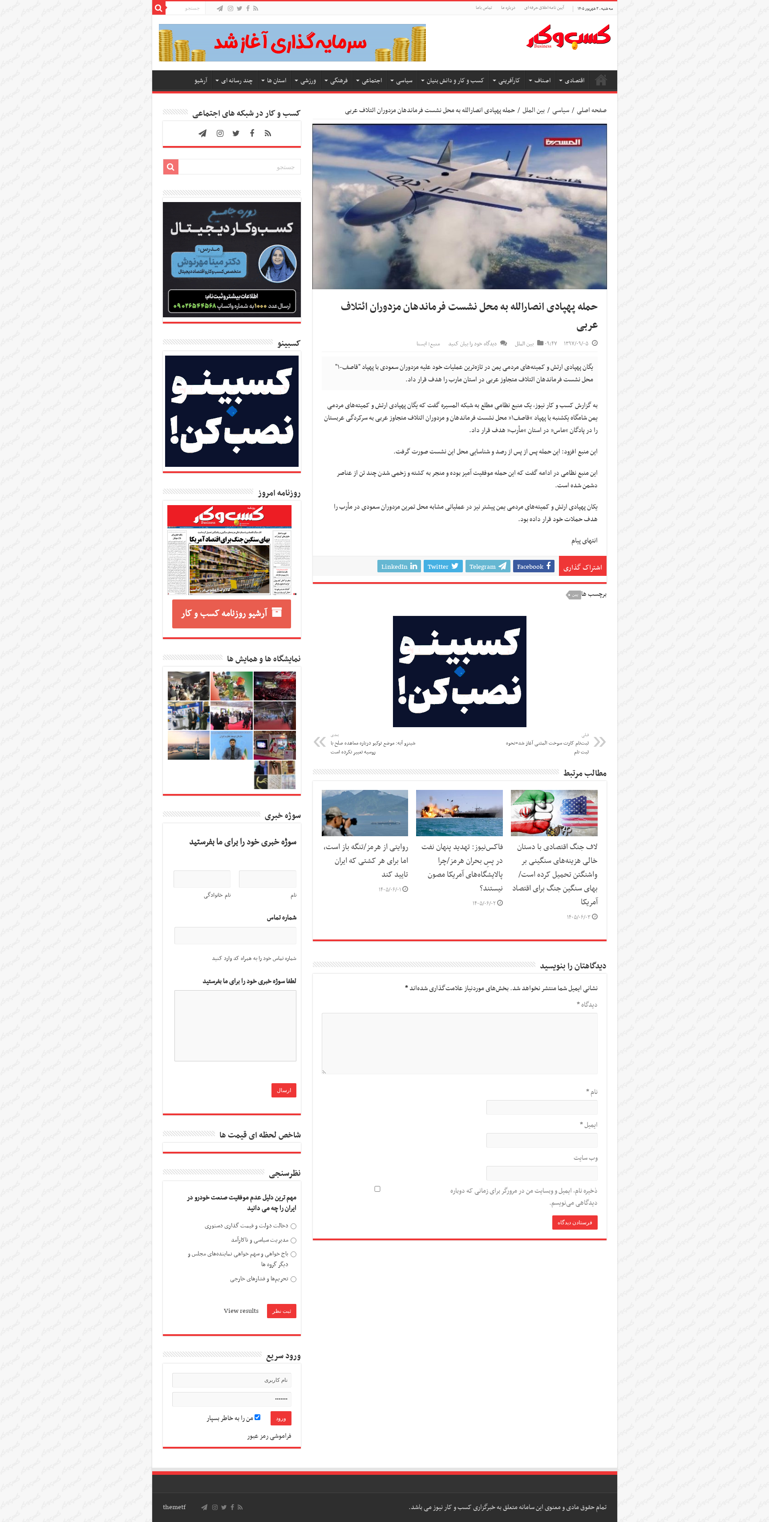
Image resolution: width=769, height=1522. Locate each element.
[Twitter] (239, 9)
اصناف (542, 80)
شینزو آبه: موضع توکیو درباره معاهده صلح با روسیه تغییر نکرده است (373, 744)
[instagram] (230, 9)
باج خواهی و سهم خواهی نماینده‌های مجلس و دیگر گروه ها (238, 1259)
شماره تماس (281, 918)
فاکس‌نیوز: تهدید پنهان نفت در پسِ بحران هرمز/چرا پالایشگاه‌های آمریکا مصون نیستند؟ (462, 868)
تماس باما (484, 8)
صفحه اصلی (601, 79)
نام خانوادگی (217, 895)
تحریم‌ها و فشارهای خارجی (259, 1279)
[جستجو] (159, 8)
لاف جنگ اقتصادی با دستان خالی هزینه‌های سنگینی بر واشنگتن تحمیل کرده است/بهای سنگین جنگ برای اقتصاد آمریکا (555, 875)
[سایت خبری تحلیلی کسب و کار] (568, 35)
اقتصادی (574, 80)
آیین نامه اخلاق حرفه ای (544, 8)
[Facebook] (248, 9)
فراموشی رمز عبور (269, 1436)
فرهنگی (339, 80)
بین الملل (533, 110)
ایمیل (589, 1125)
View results (241, 1311)
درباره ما (508, 8)
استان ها (276, 80)
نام (592, 1092)
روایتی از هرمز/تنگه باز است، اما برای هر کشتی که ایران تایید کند (366, 861)
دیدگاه (587, 1005)
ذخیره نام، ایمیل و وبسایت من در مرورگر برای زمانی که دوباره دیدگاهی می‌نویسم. (524, 1197)
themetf (174, 1507)
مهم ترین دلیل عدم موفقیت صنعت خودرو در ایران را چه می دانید (241, 1203)
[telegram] (220, 9)
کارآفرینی (509, 80)
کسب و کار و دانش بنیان (455, 80)
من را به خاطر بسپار (230, 1418)
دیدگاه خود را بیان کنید (472, 344)
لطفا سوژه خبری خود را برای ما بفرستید (249, 981)
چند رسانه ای (237, 80)
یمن (575, 595)
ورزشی (308, 80)
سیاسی (404, 80)
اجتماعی (372, 80)
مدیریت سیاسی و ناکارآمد (259, 1240)
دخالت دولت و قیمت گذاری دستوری (246, 1226)
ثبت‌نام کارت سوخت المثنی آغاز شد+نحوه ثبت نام (547, 744)
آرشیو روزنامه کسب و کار (224, 613)
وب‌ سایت (586, 1158)
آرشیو (200, 80)
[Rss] (255, 9)
